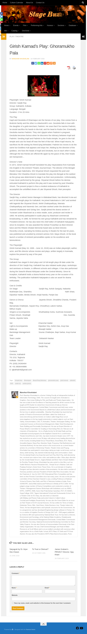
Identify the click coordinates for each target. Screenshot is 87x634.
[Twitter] (35, 63)
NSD (11, 383)
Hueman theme (30, 629)
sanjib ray (18, 383)
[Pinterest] (45, 63)
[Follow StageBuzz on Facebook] (77, 628)
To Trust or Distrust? (40, 549)
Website (15, 595)
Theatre (19, 36)
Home (5, 3)
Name (14, 588)
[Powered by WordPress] (12, 629)
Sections (61, 25)
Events (15, 25)
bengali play (18, 380)
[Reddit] (48, 63)
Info (5, 31)
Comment (16, 573)
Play (12, 36)
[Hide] (1, 35)
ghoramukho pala (53, 380)
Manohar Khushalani (20, 59)
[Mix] (51, 63)
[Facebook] (32, 63)
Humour (50, 25)
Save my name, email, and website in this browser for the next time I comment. (42, 603)
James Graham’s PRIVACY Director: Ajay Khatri (64, 552)
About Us (29, 3)
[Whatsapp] (39, 63)
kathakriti (72, 380)
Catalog (14, 31)
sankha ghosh (27, 383)
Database (72, 25)
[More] (54, 63)
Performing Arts (36, 25)
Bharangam (27, 380)
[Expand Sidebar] (83, 36)
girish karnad (64, 380)
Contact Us (40, 3)
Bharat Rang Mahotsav (39, 380)
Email (47, 588)
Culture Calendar (16, 3)
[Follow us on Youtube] (81, 628)
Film (24, 25)
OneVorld (25, 31)
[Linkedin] (42, 63)
